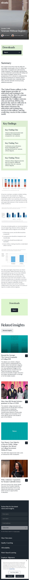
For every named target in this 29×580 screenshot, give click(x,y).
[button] (27, 2)
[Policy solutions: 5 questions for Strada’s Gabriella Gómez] (14, 477)
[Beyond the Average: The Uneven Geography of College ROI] (14, 357)
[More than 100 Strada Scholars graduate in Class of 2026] (14, 400)
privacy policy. (17, 531)
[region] (15, 569)
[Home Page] (4, 2)
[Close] (26, 560)
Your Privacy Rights (14, 572)
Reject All (10, 576)
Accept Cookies (19, 576)
